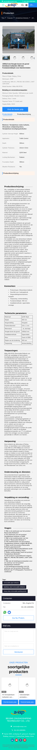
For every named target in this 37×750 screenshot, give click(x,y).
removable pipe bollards (11, 582)
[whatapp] (5, 612)
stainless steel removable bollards (14, 587)
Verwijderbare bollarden (22, 18)
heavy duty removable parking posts (15, 591)
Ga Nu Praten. (18, 618)
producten (10, 18)
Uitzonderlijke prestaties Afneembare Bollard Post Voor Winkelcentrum (27, 696)
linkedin (12, 740)
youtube (16, 740)
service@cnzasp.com (10, 1)
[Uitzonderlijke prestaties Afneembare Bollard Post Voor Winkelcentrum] (27, 685)
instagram (24, 740)
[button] (35, 58)
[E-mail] (9, 612)
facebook (20, 740)
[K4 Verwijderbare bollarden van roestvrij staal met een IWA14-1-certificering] (10, 685)
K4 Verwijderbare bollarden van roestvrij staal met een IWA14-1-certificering (8, 696)
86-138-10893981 (29, 1)
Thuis (3, 18)
